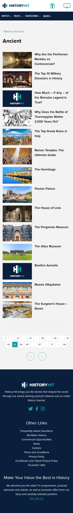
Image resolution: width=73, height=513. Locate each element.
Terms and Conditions (36, 452)
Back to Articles (14, 31)
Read (17, 16)
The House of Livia (48, 208)
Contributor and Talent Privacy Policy (36, 461)
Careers (36, 448)
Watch (5, 16)
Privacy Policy (36, 457)
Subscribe (31, 16)
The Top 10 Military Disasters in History (48, 76)
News (36, 444)
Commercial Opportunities (37, 439)
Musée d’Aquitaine (48, 284)
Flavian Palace (45, 188)
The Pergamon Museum (51, 227)
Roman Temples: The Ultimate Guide (49, 152)
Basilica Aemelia (46, 265)
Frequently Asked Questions (36, 431)
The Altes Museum (48, 246)
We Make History (36, 435)
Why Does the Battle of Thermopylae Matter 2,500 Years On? (51, 117)
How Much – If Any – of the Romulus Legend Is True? (51, 97)
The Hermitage (45, 169)
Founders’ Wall (36, 465)
